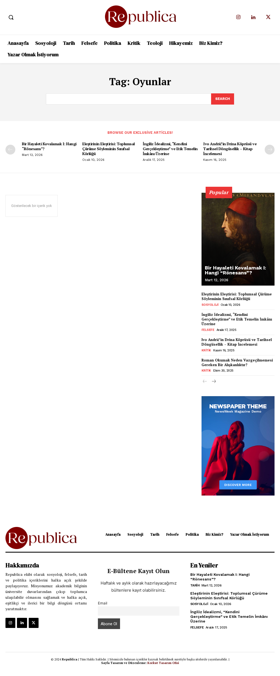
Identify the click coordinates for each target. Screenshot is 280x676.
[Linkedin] (253, 17)
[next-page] (270, 150)
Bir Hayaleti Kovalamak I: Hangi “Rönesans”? (49, 146)
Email (102, 603)
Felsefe (208, 330)
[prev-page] (10, 150)
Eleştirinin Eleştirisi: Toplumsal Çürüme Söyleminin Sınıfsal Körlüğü (108, 148)
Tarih (195, 585)
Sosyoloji (210, 305)
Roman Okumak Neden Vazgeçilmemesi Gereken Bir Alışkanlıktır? (237, 362)
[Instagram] (238, 17)
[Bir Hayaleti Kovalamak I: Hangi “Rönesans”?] (238, 239)
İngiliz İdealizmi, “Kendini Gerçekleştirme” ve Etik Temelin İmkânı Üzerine (170, 148)
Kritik (206, 350)
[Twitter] (268, 17)
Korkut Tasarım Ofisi (163, 663)
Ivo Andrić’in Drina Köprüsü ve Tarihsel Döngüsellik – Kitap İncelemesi (229, 148)
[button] (10, 17)
